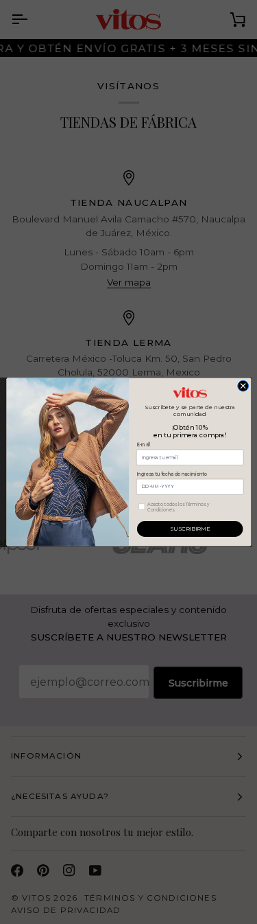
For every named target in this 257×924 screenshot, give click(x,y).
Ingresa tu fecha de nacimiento (171, 474)
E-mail (143, 445)
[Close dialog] (242, 385)
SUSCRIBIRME (190, 528)
